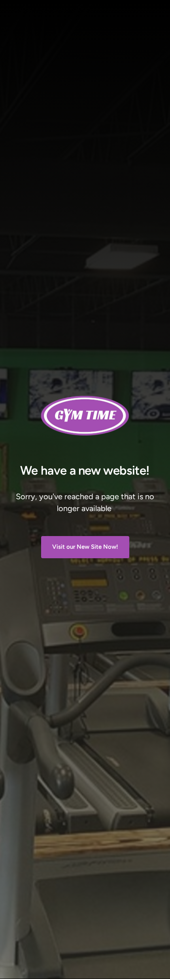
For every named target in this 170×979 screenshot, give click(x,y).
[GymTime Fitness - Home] (85, 416)
